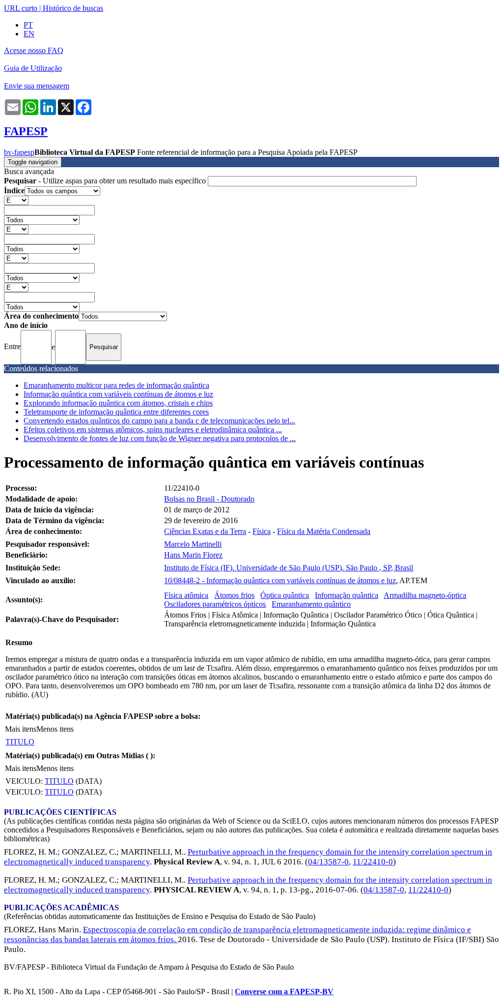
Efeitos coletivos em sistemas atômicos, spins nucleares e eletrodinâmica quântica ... (153, 429)
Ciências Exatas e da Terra (205, 531)
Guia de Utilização (33, 68)
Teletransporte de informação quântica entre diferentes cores (116, 412)
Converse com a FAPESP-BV (284, 991)
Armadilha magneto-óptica (425, 595)
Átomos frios (234, 595)
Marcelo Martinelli (193, 544)
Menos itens (55, 729)
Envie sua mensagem (36, 86)
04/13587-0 (328, 861)
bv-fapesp (19, 152)
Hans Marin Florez (193, 555)
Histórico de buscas (73, 8)
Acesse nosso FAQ (33, 50)
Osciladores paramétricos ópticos (215, 604)
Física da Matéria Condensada (323, 531)
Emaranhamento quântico (311, 604)
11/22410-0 (373, 861)
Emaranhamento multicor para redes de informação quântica (116, 385)
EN (29, 34)
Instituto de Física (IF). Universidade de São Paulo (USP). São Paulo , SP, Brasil (288, 567)
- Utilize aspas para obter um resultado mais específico (106, 181)
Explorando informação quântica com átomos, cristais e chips (118, 403)
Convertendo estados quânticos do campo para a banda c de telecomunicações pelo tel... (159, 420)
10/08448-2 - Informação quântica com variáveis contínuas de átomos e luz (280, 580)
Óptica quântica (284, 595)
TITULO (19, 742)
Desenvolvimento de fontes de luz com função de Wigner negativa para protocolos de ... (160, 438)
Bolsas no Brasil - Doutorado (209, 499)
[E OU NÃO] (16, 200)
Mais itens (20, 729)
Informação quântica (346, 595)
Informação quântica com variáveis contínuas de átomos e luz (118, 394)
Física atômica (186, 595)
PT (28, 25)
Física (261, 531)
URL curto (20, 8)
